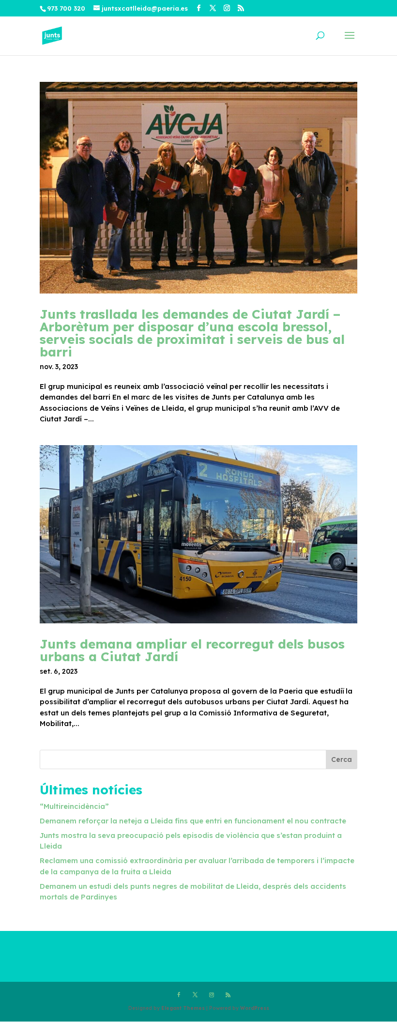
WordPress (254, 1008)
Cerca (341, 759)
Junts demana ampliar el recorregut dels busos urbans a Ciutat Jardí (192, 650)
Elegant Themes (183, 1008)
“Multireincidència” (74, 806)
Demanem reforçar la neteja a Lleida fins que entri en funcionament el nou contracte (193, 820)
